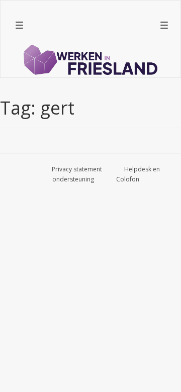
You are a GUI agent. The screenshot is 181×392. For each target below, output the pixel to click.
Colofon (127, 179)
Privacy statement (77, 169)
